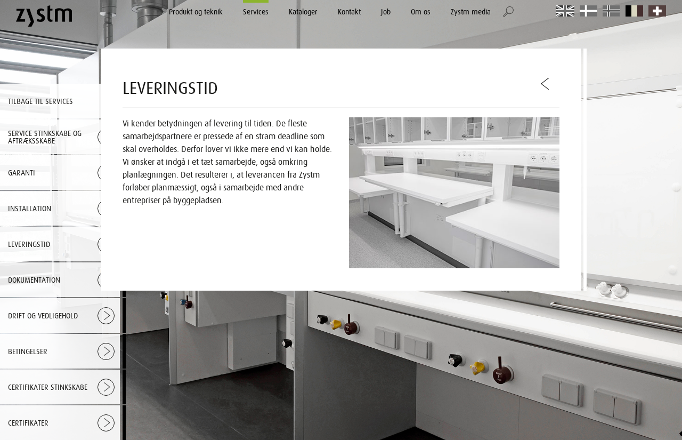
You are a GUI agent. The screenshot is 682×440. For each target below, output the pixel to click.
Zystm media (471, 11)
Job (386, 11)
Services (256, 11)
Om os (421, 11)
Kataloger (303, 11)
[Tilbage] (545, 83)
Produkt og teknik (196, 11)
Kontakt (349, 11)
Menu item (565, 12)
